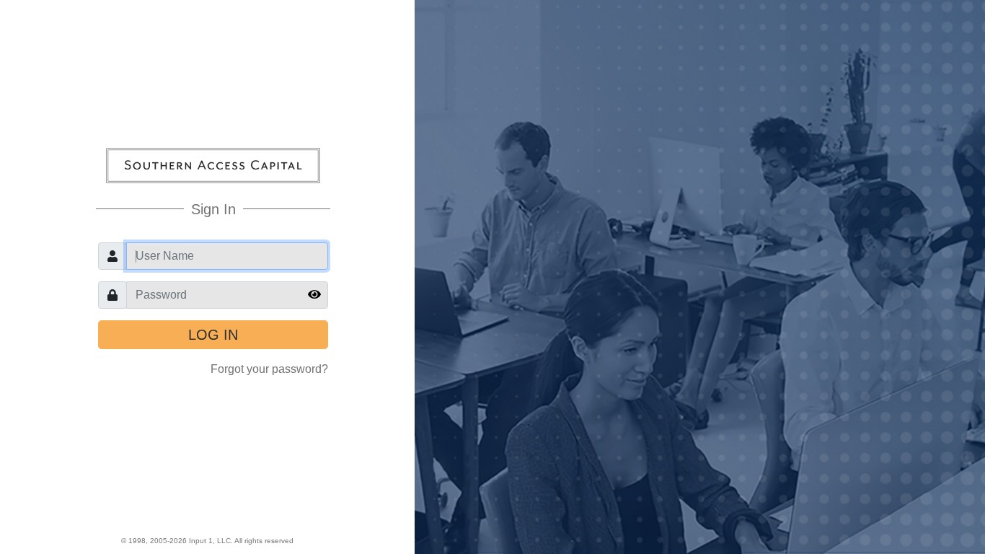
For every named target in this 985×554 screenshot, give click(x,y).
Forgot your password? (269, 369)
